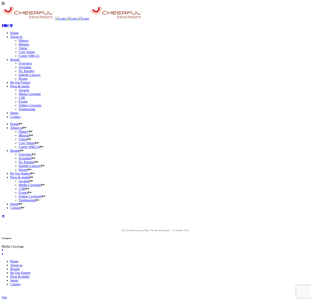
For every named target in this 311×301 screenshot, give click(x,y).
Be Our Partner (20, 273)
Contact (15, 284)
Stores (14, 280)
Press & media (19, 276)
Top (4, 297)
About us (16, 265)
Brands (15, 269)
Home (14, 261)
